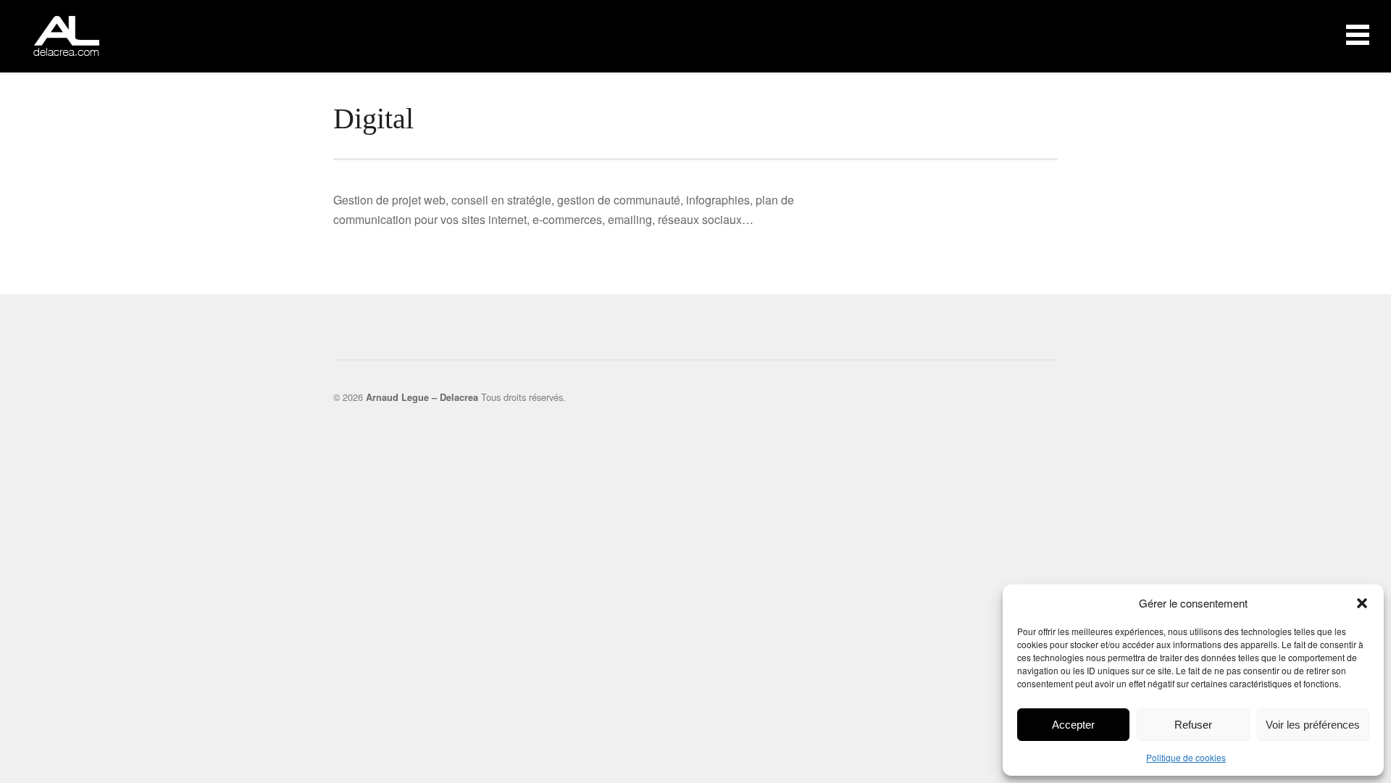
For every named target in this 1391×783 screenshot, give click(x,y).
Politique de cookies (1186, 757)
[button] (1362, 603)
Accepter (1073, 724)
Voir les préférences (1313, 724)
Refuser (1193, 724)
